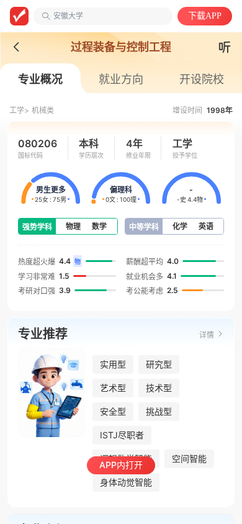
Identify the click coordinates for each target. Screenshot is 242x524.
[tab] (40, 79)
